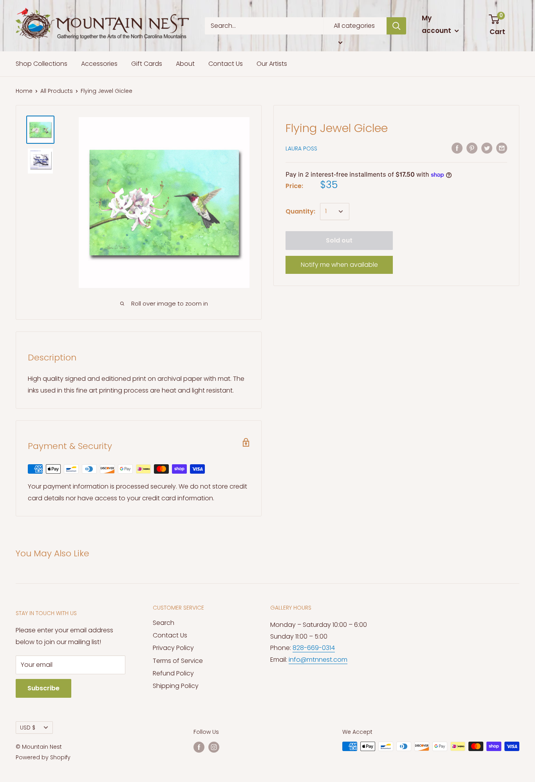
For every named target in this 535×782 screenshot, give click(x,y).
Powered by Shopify (43, 757)
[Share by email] (501, 148)
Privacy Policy (173, 647)
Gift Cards (146, 63)
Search (163, 622)
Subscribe (43, 688)
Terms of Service (178, 660)
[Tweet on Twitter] (486, 148)
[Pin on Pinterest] (471, 148)
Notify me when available (339, 264)
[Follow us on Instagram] (213, 747)
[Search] (396, 25)
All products (56, 91)
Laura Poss (301, 148)
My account (437, 24)
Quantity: (300, 211)
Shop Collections (41, 63)
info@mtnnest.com (318, 659)
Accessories (99, 63)
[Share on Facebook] (457, 148)
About (185, 63)
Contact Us (225, 63)
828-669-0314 (314, 647)
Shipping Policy (176, 685)
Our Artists (272, 63)
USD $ (27, 727)
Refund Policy (173, 673)
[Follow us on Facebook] (198, 747)
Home (24, 91)
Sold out (339, 240)
